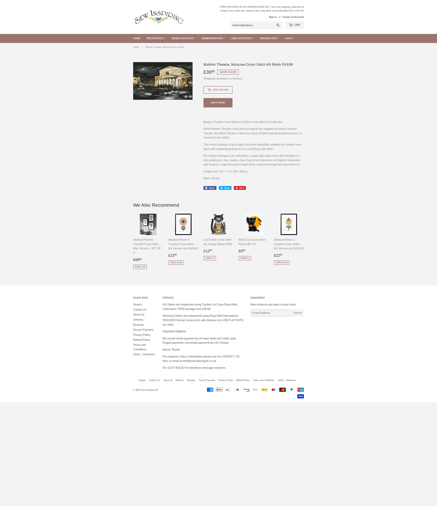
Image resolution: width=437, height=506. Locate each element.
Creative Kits (268, 38)
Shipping (208, 78)
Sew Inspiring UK (149, 390)
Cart (297, 24)
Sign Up (297, 313)
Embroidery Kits (212, 38)
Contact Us (140, 309)
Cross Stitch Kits (182, 38)
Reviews (138, 324)
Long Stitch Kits (241, 38)
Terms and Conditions (264, 380)
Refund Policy (141, 339)
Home (136, 38)
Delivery (138, 319)
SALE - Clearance (144, 354)
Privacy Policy (141, 334)
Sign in (273, 17)
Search (137, 304)
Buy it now (218, 102)
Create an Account (293, 17)
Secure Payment (143, 329)
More (288, 38)
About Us (138, 314)
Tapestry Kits (155, 38)
